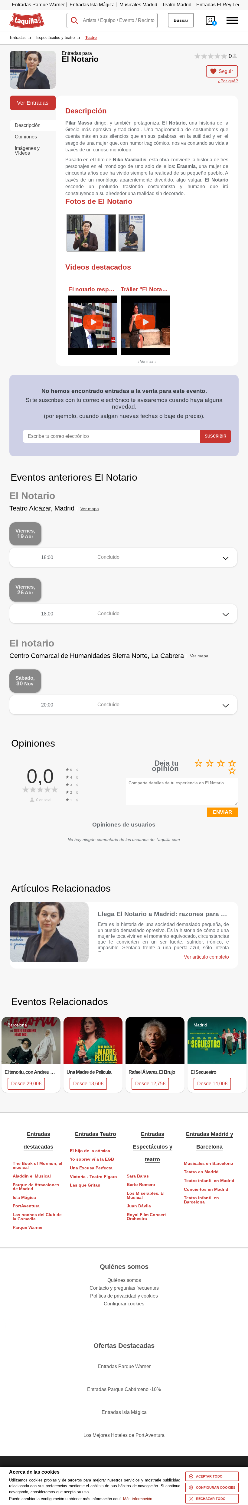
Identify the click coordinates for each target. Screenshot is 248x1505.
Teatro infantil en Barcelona (201, 1200)
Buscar (181, 20)
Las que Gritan (85, 1185)
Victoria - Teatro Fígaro (93, 1177)
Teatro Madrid (176, 4)
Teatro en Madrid (201, 1172)
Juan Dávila (139, 1206)
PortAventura (26, 1206)
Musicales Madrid (138, 4)
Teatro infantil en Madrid (209, 1180)
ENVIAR (222, 812)
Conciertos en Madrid (206, 1189)
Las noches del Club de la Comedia (37, 1217)
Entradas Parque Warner (38, 4)
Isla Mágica (24, 1197)
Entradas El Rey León (219, 4)
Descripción (28, 125)
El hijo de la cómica (90, 1151)
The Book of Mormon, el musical (37, 1165)
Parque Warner (28, 1227)
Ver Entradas (32, 103)
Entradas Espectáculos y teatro (152, 1146)
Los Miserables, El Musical (146, 1195)
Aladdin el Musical (32, 1176)
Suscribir (215, 436)
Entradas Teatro (95, 1134)
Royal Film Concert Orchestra (146, 1217)
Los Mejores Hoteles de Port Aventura (124, 1435)
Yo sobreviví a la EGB (92, 1159)
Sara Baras (138, 1176)
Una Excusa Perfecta (91, 1168)
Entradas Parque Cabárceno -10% (124, 1389)
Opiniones (26, 136)
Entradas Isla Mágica (92, 4)
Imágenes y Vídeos (27, 151)
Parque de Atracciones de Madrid (36, 1187)
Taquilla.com (23, 15)
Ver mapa (89, 509)
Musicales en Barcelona (208, 1163)
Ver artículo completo (206, 957)
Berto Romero (141, 1184)
